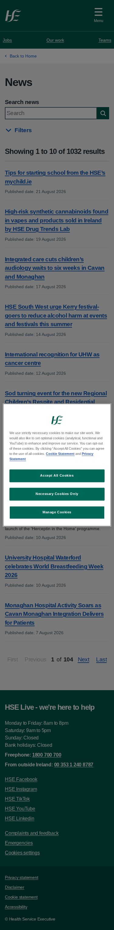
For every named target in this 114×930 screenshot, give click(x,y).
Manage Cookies (57, 512)
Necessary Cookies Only (57, 494)
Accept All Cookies (57, 476)
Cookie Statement (60, 454)
